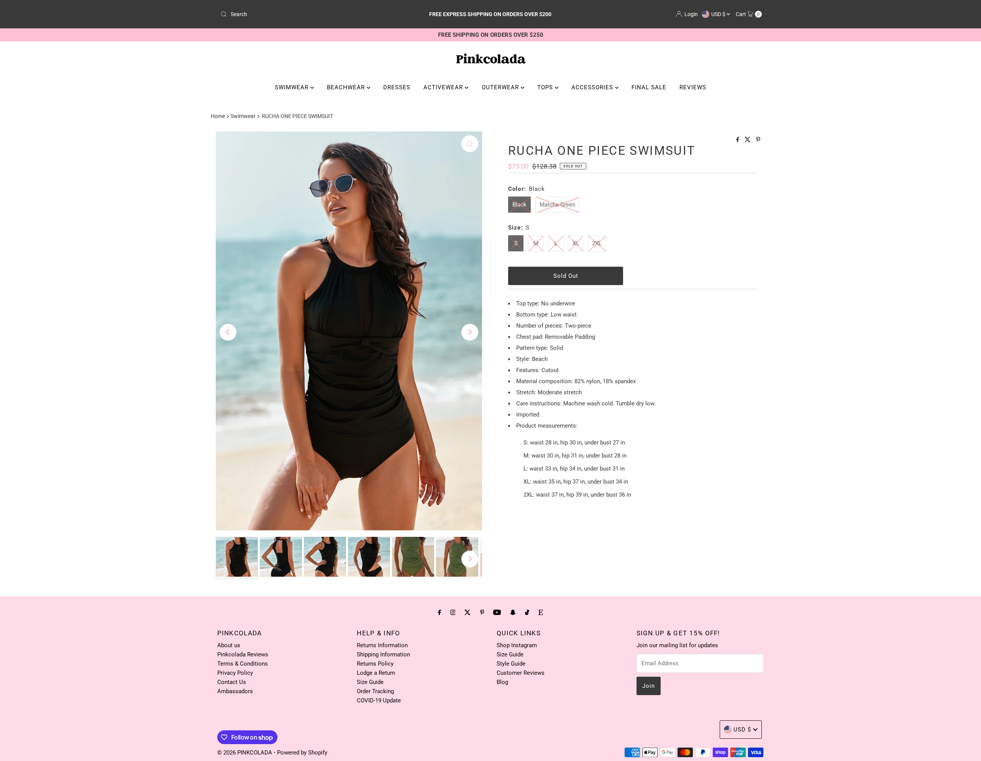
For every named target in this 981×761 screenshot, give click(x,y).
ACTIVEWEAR (444, 87)
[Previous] (228, 332)
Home (218, 116)
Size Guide (370, 682)
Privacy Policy (235, 672)
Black (519, 204)
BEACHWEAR (347, 87)
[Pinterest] (482, 612)
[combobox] (306, 14)
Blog (502, 682)
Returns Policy (375, 663)
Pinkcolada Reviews (242, 654)
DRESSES (396, 87)
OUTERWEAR (501, 87)
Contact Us (231, 682)
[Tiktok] (527, 612)
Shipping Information (383, 654)
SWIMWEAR (292, 87)
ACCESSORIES (593, 87)
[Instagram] (453, 612)
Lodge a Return (376, 672)
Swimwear (243, 116)
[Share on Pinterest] (758, 140)
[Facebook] (439, 612)
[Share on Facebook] (738, 140)
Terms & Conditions (242, 663)
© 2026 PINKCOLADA (245, 752)
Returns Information (382, 645)
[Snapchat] (513, 612)
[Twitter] (467, 612)
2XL (597, 243)
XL (576, 243)
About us (228, 645)
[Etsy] (540, 612)
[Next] (469, 332)
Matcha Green (557, 204)
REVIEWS (692, 87)
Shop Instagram (517, 645)
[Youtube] (497, 612)
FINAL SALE (649, 87)
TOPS (546, 87)
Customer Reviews (521, 672)
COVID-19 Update (379, 700)
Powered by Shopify (302, 752)
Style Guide (511, 663)
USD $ (719, 14)
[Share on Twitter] (748, 140)
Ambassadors (235, 691)
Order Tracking (375, 691)
